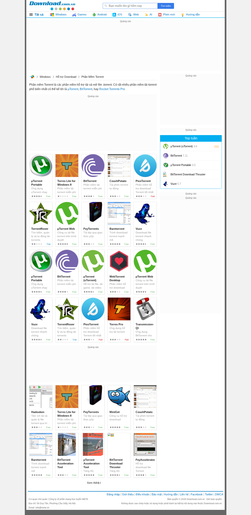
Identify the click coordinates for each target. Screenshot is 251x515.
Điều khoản (142, 494)
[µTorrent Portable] (165, 165)
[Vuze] (165, 183)
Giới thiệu (128, 494)
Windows (45, 76)
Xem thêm (93, 482)
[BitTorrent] (165, 155)
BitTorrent (86, 89)
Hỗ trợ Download (66, 76)
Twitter (209, 494)
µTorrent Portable (183, 165)
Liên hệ (184, 494)
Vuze (176, 183)
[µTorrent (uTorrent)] (165, 146)
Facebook (197, 494)
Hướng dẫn (171, 494)
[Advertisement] (125, 49)
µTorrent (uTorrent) (184, 146)
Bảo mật (157, 494)
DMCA (219, 494)
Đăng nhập (113, 494)
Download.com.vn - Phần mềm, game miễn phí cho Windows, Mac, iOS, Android (52, 6)
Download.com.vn (32, 77)
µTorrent (73, 89)
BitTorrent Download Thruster (188, 174)
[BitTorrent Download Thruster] (165, 174)
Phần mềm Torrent (92, 76)
